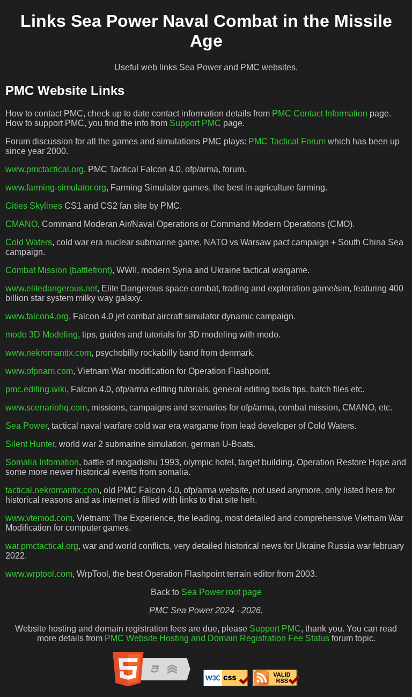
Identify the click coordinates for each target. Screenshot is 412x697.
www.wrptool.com (38, 573)
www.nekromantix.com (48, 352)
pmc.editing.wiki (36, 389)
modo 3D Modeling (41, 334)
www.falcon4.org (37, 316)
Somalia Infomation (42, 462)
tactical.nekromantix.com (52, 490)
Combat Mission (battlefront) (58, 270)
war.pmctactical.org (41, 546)
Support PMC (195, 123)
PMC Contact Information (319, 113)
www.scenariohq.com (46, 407)
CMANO (21, 224)
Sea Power (26, 425)
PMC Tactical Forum (287, 141)
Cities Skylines (33, 205)
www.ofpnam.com (39, 371)
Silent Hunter (30, 444)
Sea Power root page (221, 592)
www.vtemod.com (38, 518)
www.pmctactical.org (44, 169)
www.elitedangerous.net (51, 288)
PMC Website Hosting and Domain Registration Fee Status (217, 638)
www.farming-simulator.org (55, 187)
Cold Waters (28, 242)
